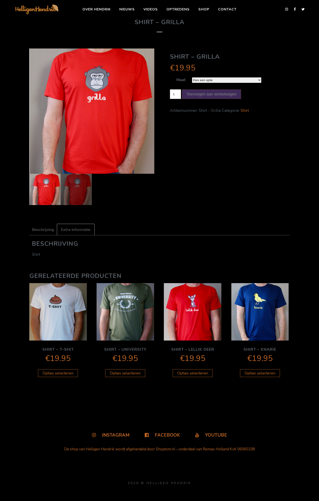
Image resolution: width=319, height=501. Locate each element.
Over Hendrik (96, 9)
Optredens (178, 9)
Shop (203, 9)
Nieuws (127, 9)
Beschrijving (43, 229)
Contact (227, 9)
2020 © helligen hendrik (159, 483)
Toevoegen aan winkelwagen (211, 94)
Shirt (245, 110)
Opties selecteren (58, 373)
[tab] (45, 229)
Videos (150, 9)
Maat (181, 79)
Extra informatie (75, 229)
